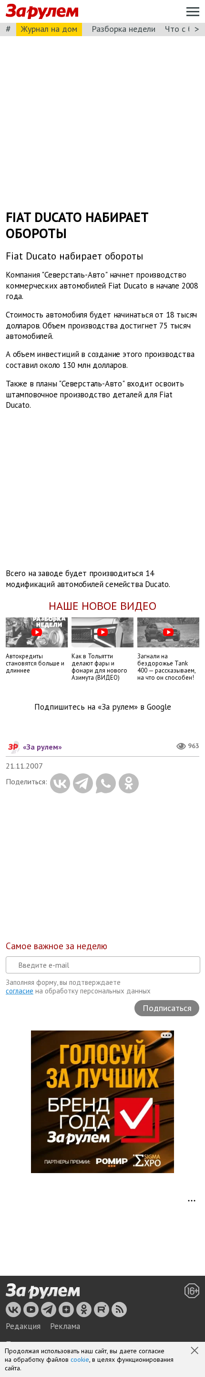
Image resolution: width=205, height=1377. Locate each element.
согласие (19, 990)
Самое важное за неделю (56, 946)
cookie (80, 1359)
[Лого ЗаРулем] (42, 11)
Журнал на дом (49, 28)
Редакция (23, 1326)
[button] (195, 1351)
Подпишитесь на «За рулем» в (102, 707)
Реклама (65, 1326)
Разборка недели (123, 28)
